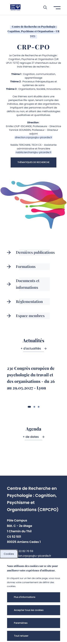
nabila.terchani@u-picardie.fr (33, 152)
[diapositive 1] (34, 407)
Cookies (9, 554)
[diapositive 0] (29, 407)
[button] (43, 7)
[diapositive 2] (38, 407)
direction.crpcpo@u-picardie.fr (33, 137)
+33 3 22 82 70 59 (22, 551)
